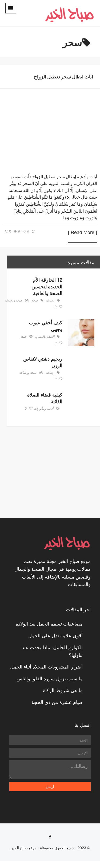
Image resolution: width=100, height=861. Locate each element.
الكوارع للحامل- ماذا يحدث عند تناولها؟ (52, 651)
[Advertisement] (54, 472)
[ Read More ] (82, 232)
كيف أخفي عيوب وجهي (45, 326)
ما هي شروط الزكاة (63, 689)
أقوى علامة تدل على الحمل (55, 635)
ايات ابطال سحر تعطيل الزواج (63, 76)
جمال (23, 337)
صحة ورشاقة (13, 300)
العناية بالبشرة (44, 337)
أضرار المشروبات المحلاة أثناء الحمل (46, 666)
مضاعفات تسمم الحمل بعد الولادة (49, 623)
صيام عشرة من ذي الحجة (57, 701)
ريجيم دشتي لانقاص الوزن (42, 362)
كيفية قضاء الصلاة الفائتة (44, 398)
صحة (34, 300)
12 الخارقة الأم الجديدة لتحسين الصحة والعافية (46, 286)
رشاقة (50, 300)
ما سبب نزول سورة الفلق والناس (50, 678)
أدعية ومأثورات (43, 408)
